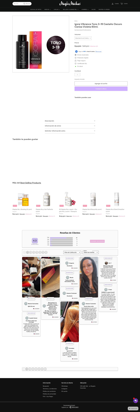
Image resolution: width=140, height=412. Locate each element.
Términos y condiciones (50, 388)
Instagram (64, 388)
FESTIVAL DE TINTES (35, 9)
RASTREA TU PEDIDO (104, 9)
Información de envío (53, 126)
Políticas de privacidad (49, 394)
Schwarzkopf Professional (83, 30)
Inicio (76, 21)
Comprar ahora (101, 89)
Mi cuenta (64, 391)
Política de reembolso (49, 391)
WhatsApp (64, 386)
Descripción (49, 121)
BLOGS (93, 9)
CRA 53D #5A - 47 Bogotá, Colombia (88, 387)
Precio (77, 43)
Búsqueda (46, 386)
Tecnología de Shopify (69, 405)
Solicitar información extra (55, 131)
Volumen (78, 34)
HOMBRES (84, 9)
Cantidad (78, 71)
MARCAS (46, 9)
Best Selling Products (30, 183)
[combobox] (22, 4)
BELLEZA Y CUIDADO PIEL (70, 9)
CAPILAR (56, 9)
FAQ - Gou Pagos (48, 396)
